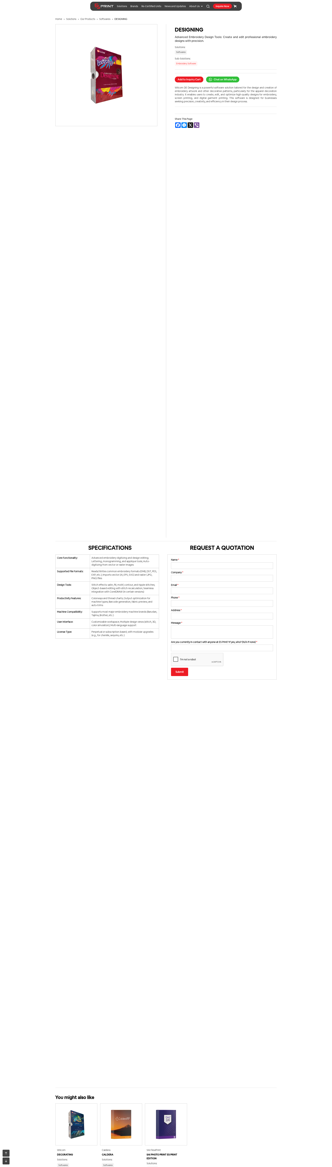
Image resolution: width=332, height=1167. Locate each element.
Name (175, 559)
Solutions (122, 6)
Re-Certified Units (151, 6)
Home (58, 19)
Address (176, 610)
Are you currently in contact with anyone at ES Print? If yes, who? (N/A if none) (214, 642)
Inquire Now (222, 6)
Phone (175, 597)
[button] (196, 6)
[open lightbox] (106, 75)
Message (176, 622)
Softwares (104, 19)
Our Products (87, 19)
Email (174, 585)
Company (177, 572)
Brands (134, 6)
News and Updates (175, 6)
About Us (194, 6)
